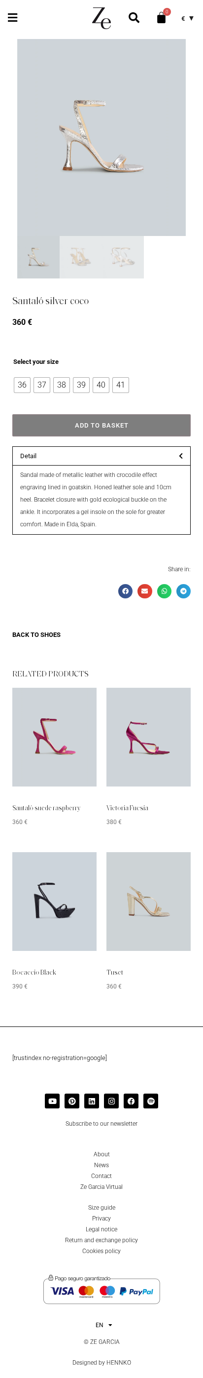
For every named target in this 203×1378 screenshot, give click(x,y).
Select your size (36, 361)
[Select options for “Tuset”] (168, 867)
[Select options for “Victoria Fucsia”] (168, 702)
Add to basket (102, 425)
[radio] (22, 385)
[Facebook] (131, 1101)
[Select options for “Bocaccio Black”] (74, 867)
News (101, 1165)
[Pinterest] (72, 1101)
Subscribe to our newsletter (101, 1123)
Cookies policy (101, 1251)
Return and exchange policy (101, 1240)
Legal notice (101, 1229)
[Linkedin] (91, 1101)
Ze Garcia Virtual (101, 1186)
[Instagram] (111, 1101)
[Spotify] (150, 1101)
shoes (50, 634)
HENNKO (118, 1362)
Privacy (101, 1218)
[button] (12, 18)
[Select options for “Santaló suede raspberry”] (74, 702)
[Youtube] (52, 1101)
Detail (28, 456)
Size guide (101, 1207)
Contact (101, 1176)
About (102, 1154)
